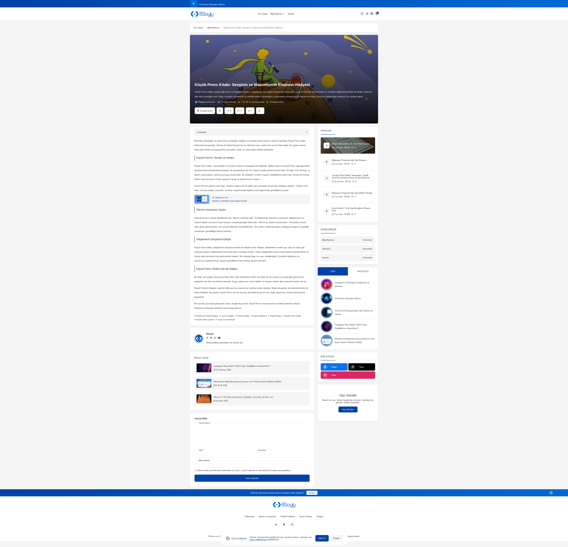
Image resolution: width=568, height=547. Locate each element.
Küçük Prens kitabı (292, 316)
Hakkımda (249, 516)
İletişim (291, 14)
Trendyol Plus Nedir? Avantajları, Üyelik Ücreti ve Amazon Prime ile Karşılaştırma (351, 176)
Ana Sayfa (263, 14)
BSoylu (201, 102)
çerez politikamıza (258, 539)
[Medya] (276, 525)
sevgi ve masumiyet (226, 319)
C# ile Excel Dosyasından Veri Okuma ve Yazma (221, 4)
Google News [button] (205, 109)
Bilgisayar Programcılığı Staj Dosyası (349, 160)
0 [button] (239, 109)
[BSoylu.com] (202, 14)
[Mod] (372, 13)
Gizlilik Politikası (287, 516)
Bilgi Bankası (277, 14)
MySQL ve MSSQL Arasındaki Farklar (229, 201)
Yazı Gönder (348, 409)
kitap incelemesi (259, 316)
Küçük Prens (275, 316)
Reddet (336, 538)
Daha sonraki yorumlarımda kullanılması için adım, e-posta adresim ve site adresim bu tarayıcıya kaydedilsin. (244, 470)
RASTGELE (363, 271)
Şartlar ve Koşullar (267, 516)
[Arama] (362, 13)
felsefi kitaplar (243, 316)
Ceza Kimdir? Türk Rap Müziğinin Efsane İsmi (351, 209)
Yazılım (325, 257)
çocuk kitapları (227, 316)
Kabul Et (322, 538)
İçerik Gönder (306, 516)
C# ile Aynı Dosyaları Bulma (348, 298)
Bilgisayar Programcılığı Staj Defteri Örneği (352, 193)
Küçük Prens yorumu (205, 319)
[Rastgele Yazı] (367, 13)
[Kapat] (551, 493)
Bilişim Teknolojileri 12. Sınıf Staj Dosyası (351, 144)
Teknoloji (326, 249)
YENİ (332, 271)
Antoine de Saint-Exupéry (207, 316)
